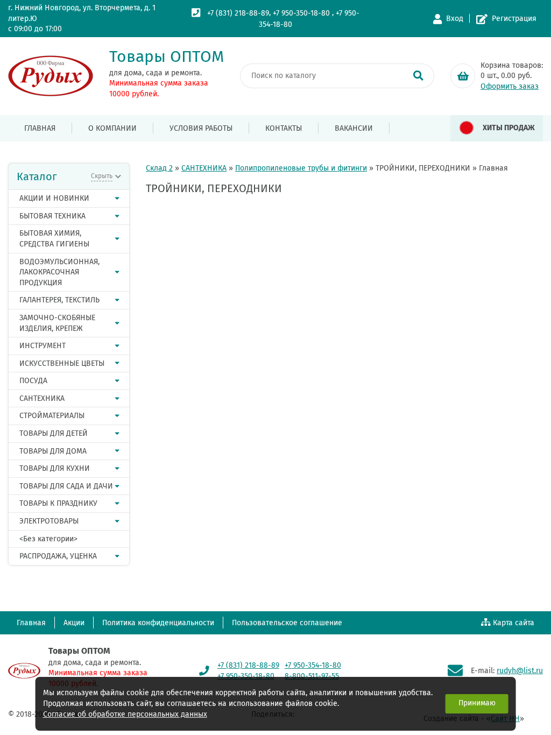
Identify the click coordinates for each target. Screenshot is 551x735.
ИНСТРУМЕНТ (42, 345)
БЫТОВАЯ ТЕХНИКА (52, 216)
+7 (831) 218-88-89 (238, 13)
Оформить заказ (510, 86)
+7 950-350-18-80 (301, 13)
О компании (112, 128)
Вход (454, 18)
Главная (39, 128)
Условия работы (200, 128)
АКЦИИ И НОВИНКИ (54, 198)
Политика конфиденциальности (158, 622)
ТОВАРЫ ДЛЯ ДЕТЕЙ (53, 433)
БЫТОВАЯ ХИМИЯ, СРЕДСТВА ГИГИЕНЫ (54, 239)
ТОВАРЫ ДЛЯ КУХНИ (54, 468)
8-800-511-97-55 (312, 676)
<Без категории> (48, 538)
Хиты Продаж (509, 127)
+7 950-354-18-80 (313, 665)
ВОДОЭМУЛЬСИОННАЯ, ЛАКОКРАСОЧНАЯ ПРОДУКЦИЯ (59, 272)
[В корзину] (462, 75)
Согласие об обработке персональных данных (125, 714)
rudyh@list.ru (520, 670)
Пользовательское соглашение (287, 622)
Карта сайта (513, 622)
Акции (73, 622)
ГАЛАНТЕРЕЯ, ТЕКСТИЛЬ (59, 300)
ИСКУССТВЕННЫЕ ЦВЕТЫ (61, 363)
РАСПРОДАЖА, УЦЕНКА (58, 556)
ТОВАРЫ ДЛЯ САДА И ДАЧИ (66, 486)
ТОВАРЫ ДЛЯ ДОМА (53, 451)
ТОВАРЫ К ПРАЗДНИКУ (58, 503)
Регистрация (514, 18)
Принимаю (477, 703)
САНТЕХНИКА (42, 398)
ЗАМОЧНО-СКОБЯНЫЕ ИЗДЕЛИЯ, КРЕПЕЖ (57, 323)
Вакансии (354, 128)
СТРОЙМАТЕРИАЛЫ (51, 415)
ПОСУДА (33, 380)
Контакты (283, 128)
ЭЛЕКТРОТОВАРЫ (49, 521)
